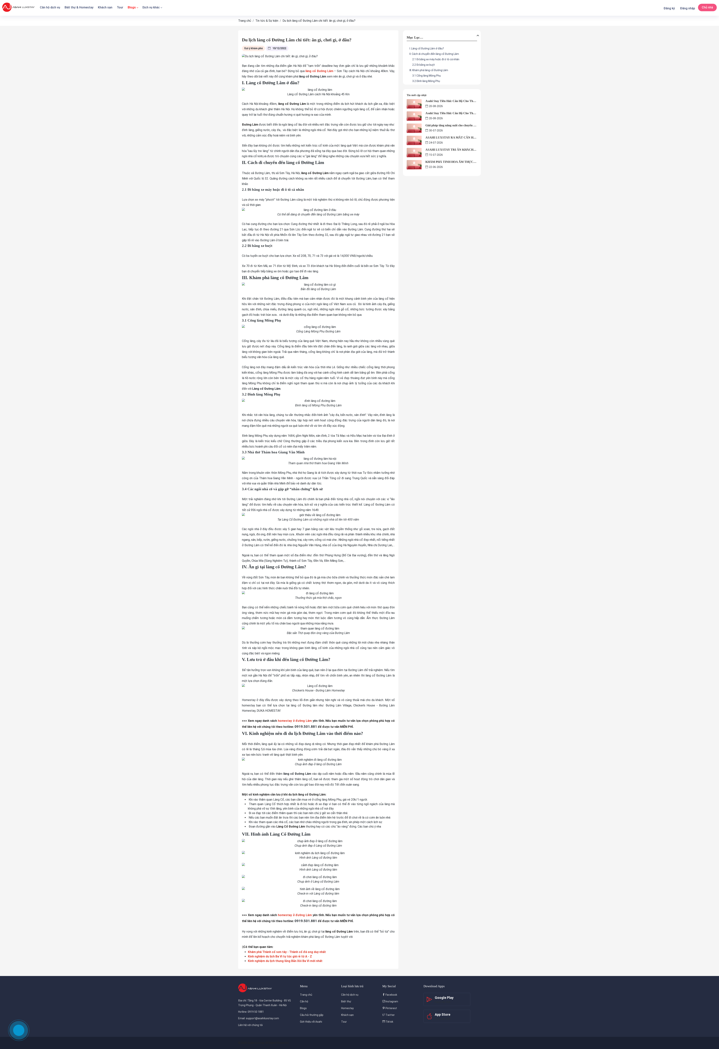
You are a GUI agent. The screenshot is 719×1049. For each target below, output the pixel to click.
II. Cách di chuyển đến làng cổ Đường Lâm (434, 53)
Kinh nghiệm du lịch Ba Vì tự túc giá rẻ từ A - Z (280, 956)
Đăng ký (669, 8)
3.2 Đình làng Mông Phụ (426, 81)
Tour (120, 7)
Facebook (391, 994)
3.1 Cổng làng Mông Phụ (426, 75)
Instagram (391, 1001)
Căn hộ (304, 1001)
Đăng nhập (687, 8)
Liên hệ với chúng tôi (250, 1025)
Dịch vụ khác (151, 7)
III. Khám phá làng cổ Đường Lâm (428, 70)
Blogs (132, 7)
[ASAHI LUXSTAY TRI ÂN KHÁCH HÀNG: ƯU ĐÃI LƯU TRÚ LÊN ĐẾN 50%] (414, 152)
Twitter (390, 1014)
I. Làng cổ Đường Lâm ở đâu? (426, 48)
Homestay (347, 1008)
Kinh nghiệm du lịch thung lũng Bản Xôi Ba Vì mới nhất (285, 961)
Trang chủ (306, 994)
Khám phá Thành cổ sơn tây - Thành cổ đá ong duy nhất (287, 952)
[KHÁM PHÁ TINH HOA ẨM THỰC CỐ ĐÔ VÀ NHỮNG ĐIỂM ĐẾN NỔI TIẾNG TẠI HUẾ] (414, 164)
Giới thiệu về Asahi (311, 1021)
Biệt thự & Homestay (79, 7)
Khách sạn (105, 7)
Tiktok (389, 1021)
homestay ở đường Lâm (295, 721)
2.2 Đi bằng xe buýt (423, 64)
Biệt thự (346, 1001)
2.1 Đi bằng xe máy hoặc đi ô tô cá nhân (435, 59)
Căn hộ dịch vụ (50, 7)
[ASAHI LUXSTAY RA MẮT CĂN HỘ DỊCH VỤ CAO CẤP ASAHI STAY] (414, 140)
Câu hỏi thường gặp (311, 1014)
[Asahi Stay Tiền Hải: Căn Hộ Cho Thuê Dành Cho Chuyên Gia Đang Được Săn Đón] (414, 103)
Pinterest (391, 1008)
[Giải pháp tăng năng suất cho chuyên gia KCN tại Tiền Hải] (414, 128)
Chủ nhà (707, 7)
